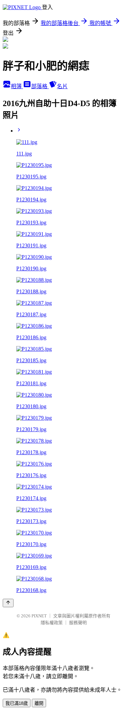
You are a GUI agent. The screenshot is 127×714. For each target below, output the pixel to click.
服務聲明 (78, 622)
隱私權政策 (52, 622)
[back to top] (8, 603)
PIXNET (39, 615)
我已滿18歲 (16, 703)
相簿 (17, 86)
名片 (62, 86)
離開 (39, 703)
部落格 (40, 86)
